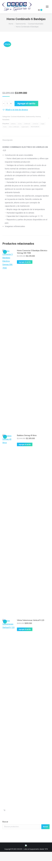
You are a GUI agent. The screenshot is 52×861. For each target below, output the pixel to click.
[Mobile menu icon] (47, 6)
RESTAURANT (35, 126)
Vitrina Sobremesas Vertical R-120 (30, 620)
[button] (15, 109)
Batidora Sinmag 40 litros (27, 435)
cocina (20, 123)
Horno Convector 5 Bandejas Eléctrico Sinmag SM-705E (32, 251)
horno (5, 126)
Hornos (38, 116)
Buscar (5, 822)
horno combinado (14, 126)
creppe (43, 123)
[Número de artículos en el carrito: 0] (4, 810)
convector (35, 123)
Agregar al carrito (26, 103)
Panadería (5, 119)
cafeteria (13, 123)
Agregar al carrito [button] (25, 262)
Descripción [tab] (7, 140)
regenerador (25, 126)
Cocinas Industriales (18, 116)
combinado (27, 123)
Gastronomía (30, 116)
